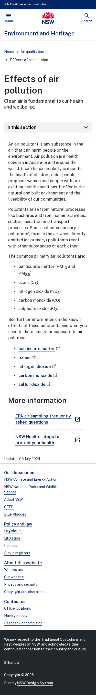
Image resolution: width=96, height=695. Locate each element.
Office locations (17, 608)
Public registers (17, 553)
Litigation (12, 538)
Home (9, 52)
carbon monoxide (35, 375)
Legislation (13, 531)
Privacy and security (20, 584)
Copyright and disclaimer (24, 592)
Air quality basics (34, 52)
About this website (23, 562)
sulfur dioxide (32, 384)
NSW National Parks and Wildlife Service (31, 489)
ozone (24, 357)
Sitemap (11, 663)
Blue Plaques (15, 514)
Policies (10, 546)
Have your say (15, 616)
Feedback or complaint (23, 623)
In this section (48, 127)
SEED (9, 507)
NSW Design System (35, 683)
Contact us (15, 601)
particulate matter (36, 348)
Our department (20, 472)
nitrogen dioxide (34, 366)
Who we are (13, 570)
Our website (14, 577)
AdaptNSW (13, 499)
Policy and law (18, 524)
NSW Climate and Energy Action (30, 479)
